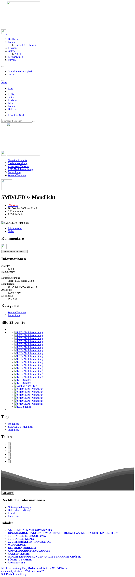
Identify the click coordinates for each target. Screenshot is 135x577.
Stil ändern (8, 493)
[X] (9, 447)
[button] (9, 458)
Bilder (11, 103)
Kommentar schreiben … (14, 251)
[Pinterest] (9, 461)
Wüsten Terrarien (17, 312)
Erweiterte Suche (17, 115)
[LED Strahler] (22, 406)
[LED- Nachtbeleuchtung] (28, 332)
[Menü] (2, 66)
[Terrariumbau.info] (20, 33)
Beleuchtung (14, 315)
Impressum (13, 516)
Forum (11, 106)
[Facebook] (9, 444)
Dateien (12, 109)
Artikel (11, 94)
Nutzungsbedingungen (19, 507)
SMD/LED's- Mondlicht (20, 426)
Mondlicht (13, 423)
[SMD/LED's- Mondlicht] (28, 388)
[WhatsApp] (9, 454)
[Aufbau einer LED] (25, 386)
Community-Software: (22, 571)
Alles (10, 88)
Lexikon (12, 100)
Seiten (11, 97)
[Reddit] (9, 451)
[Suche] (2, 80)
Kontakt (12, 513)
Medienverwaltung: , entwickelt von (34, 568)
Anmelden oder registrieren (22, 71)
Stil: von (14, 574)
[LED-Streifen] (22, 380)
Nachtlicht (13, 429)
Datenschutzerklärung (19, 510)
